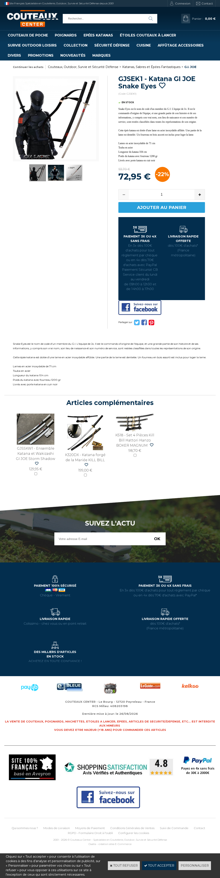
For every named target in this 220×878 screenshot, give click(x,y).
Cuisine (143, 45)
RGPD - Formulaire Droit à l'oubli (90, 833)
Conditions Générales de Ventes (132, 828)
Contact (207, 3)
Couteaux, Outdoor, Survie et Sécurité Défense (83, 67)
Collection (75, 45)
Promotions (40, 55)
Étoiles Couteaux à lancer (148, 35)
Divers (14, 55)
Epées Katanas (98, 35)
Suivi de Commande (174, 828)
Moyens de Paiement (90, 828)
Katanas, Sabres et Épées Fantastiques (151, 67)
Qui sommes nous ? (25, 828)
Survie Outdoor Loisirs (32, 45)
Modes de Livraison (56, 828)
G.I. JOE (190, 67)
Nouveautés (73, 55)
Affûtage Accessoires (181, 45)
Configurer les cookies (133, 833)
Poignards (66, 35)
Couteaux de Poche (28, 35)
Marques (101, 55)
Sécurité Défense (112, 45)
